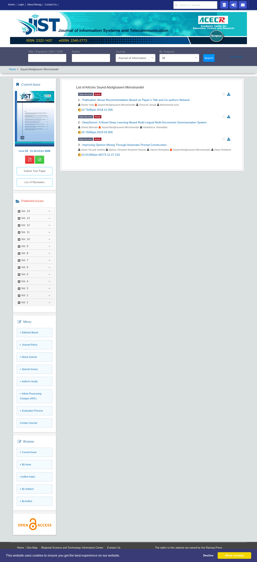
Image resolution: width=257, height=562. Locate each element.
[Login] (233, 4)
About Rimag (34, 4)
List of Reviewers (34, 182)
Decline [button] (208, 555)
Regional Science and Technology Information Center (72, 547)
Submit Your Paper (35, 170)
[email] (243, 4)
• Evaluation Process (31, 410)
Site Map (32, 547)
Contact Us (113, 547)
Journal (120, 51)
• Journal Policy (28, 344)
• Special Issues (29, 369)
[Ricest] (224, 4)
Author (76, 51)
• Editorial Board (29, 332)
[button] (121, 555)
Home (20, 547)
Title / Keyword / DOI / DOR (45, 51)
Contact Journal (28, 423)
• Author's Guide (29, 381)
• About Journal (28, 357)
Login (21, 4)
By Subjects (166, 51)
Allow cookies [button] (234, 555)
